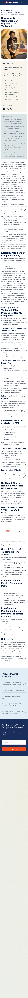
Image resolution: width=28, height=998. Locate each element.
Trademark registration (7, 619)
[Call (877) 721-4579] (22, 2)
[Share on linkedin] (4, 109)
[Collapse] (24, 64)
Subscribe (14, 749)
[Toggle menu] (3, 2)
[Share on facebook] (11, 109)
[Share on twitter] (8, 109)
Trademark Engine (6, 658)
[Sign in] (25, 2)
